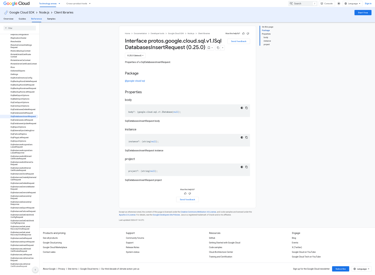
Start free (363, 12)
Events (295, 242)
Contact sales (49, 252)
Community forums (135, 238)
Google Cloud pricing (52, 242)
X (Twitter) (297, 247)
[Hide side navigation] (35, 270)
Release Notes (132, 247)
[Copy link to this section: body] (135, 100)
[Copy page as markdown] (218, 47)
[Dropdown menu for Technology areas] (60, 3)
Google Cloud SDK (21, 12)
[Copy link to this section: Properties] (146, 92)
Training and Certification (220, 257)
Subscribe (341, 269)
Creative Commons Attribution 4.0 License (198, 212)
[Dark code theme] (242, 108)
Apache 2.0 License (127, 215)
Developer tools (157, 33)
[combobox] (303, 3)
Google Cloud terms (89, 269)
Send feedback (238, 41)
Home (127, 33)
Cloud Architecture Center (221, 252)
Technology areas (48, 3)
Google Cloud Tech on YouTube (306, 257)
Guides (22, 18)
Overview (8, 18)
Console (328, 3)
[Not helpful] (248, 33)
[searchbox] (20, 28)
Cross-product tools (76, 3)
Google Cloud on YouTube (304, 252)
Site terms (72, 269)
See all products (50, 238)
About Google (49, 269)
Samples (51, 18)
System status (132, 252)
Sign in (368, 3)
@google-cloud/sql (135, 80)
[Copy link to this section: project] (138, 159)
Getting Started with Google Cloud (224, 242)
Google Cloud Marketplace (55, 247)
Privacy (61, 269)
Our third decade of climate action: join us (120, 269)
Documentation (140, 33)
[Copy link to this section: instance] (139, 129)
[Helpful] (243, 33)
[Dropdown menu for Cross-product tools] (90, 3)
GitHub (212, 238)
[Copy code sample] (246, 108)
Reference (36, 18)
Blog (294, 238)
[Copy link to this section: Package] (141, 73)
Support (129, 242)
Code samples (215, 247)
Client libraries (63, 12)
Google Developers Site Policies (166, 215)
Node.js (44, 12)
